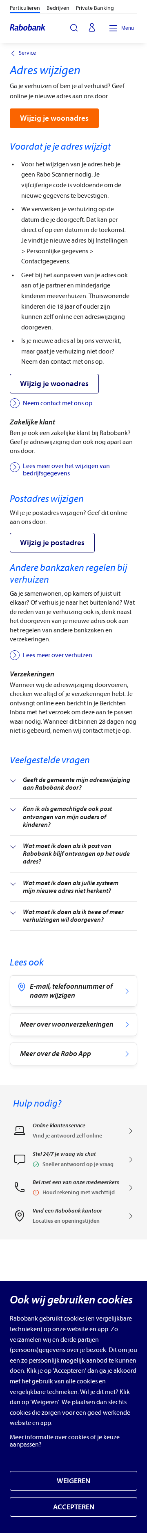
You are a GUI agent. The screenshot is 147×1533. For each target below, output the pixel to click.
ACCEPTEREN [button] (73, 1507)
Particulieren (25, 7)
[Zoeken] (74, 28)
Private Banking (95, 7)
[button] (73, 1162)
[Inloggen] (92, 28)
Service (27, 53)
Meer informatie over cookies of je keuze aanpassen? (65, 1441)
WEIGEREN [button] (73, 1481)
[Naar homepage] (28, 28)
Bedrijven (58, 7)
